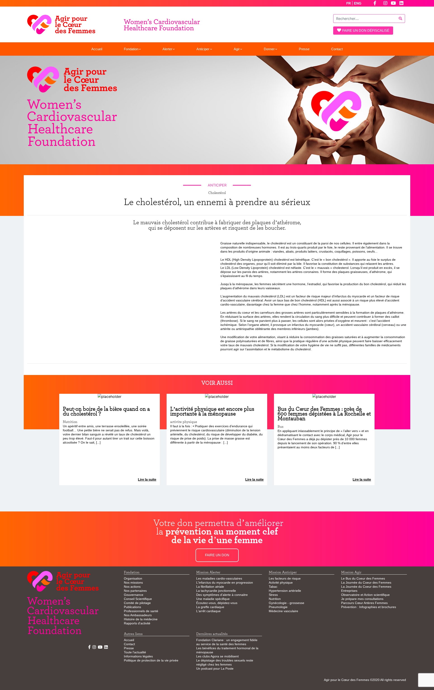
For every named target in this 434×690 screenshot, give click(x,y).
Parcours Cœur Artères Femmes (364, 603)
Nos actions (132, 586)
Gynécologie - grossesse (286, 603)
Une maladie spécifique (213, 599)
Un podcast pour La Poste (215, 668)
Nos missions (133, 582)
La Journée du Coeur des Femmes (366, 582)
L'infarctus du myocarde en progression (224, 582)
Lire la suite (147, 479)
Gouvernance (133, 595)
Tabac (273, 586)
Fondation (131, 49)
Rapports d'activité (137, 623)
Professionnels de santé (141, 611)
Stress (273, 595)
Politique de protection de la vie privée (151, 660)
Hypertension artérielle (285, 590)
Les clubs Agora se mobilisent (217, 656)
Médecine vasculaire (283, 611)
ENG (357, 3)
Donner (269, 49)
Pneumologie (278, 607)
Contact (337, 49)
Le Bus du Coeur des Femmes (363, 578)
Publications (132, 607)
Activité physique (281, 582)
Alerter (167, 49)
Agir (237, 49)
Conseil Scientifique (138, 599)
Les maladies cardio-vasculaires (219, 578)
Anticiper (202, 49)
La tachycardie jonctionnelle (216, 590)
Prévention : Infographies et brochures (368, 607)
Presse (304, 49)
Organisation (133, 578)
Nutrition (275, 599)
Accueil (96, 49)
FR (349, 3)
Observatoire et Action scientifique (365, 595)
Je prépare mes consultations (362, 599)
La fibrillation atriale (210, 586)
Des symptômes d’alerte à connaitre (222, 595)
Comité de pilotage (137, 603)
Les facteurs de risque (285, 578)
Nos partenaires (135, 590)
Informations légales (138, 656)
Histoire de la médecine (141, 619)
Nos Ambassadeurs (138, 615)
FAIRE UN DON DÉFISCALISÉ (365, 30)
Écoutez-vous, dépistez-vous (216, 603)
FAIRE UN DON (217, 555)
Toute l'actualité (135, 652)
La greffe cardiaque (210, 607)
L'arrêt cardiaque (208, 611)
